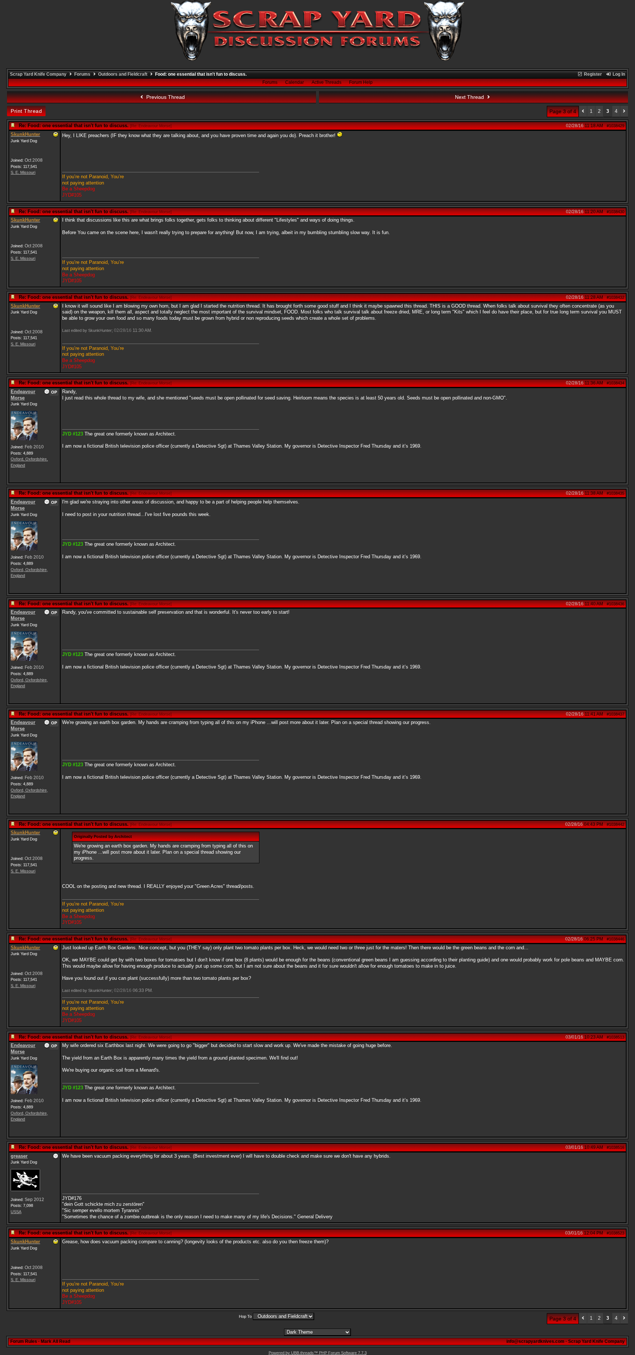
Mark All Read (55, 1341)
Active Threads (326, 82)
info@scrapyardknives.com (535, 1341)
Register (592, 74)
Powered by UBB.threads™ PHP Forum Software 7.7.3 (318, 1353)
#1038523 (615, 1233)
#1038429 (615, 125)
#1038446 (615, 939)
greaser (19, 1156)
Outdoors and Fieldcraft (122, 74)
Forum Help (361, 82)
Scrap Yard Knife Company (38, 74)
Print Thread (26, 111)
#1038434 (615, 383)
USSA (16, 1211)
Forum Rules (23, 1341)
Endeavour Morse (23, 395)
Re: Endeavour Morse (151, 125)
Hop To (245, 1316)
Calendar (294, 82)
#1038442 (615, 824)
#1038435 (615, 493)
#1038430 (615, 211)
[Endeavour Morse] (24, 439)
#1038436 (615, 604)
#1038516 (615, 1147)
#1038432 (615, 297)
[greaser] (25, 1189)
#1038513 (615, 1037)
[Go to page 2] (583, 111)
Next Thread (470, 97)
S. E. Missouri (23, 172)
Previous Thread (165, 97)
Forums (82, 74)
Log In (618, 74)
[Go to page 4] (624, 111)
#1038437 (615, 714)
